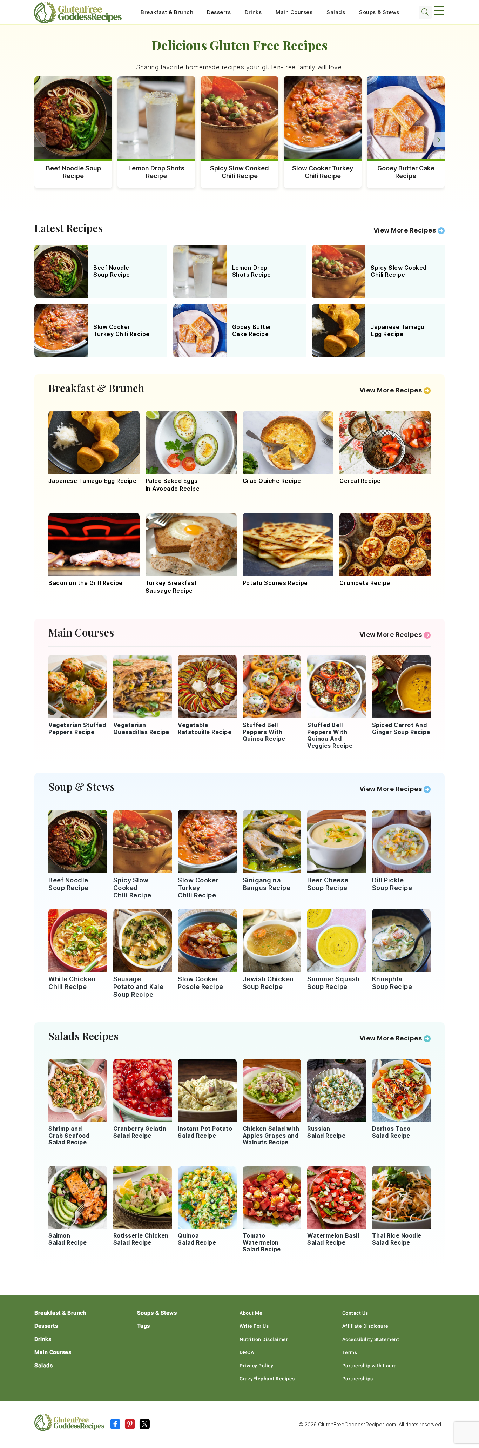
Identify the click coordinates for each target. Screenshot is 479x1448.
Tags (143, 1325)
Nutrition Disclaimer (264, 1339)
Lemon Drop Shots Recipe (156, 172)
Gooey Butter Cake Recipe (405, 172)
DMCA (247, 1352)
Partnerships (357, 1378)
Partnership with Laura (369, 1365)
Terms (349, 1352)
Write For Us (254, 1326)
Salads (335, 12)
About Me (251, 1313)
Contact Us (355, 1313)
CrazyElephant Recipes (267, 1378)
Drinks (253, 12)
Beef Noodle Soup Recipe (73, 172)
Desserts (219, 12)
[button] (439, 139)
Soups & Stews (379, 12)
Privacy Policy (256, 1365)
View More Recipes (404, 230)
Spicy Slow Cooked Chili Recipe (239, 172)
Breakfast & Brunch (167, 12)
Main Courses (294, 12)
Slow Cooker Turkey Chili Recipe (322, 172)
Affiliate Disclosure (365, 1326)
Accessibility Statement (370, 1339)
